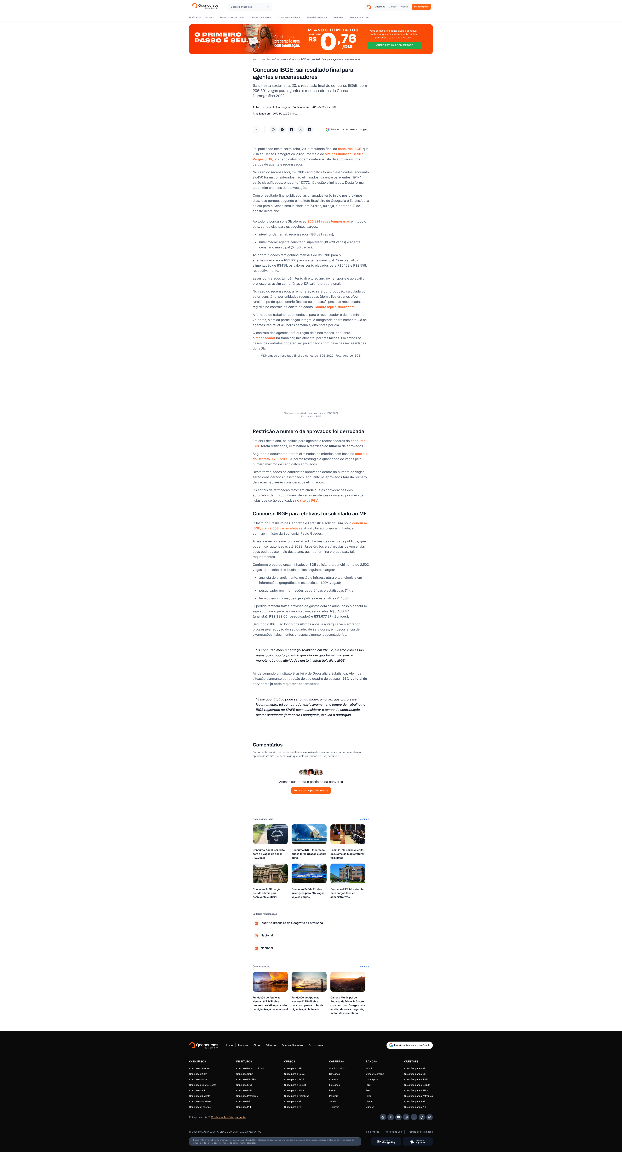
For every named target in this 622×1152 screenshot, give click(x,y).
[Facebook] (383, 1117)
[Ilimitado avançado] (311, 39)
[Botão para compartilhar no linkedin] (309, 129)
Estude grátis (421, 6)
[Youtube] (398, 1117)
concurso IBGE (349, 149)
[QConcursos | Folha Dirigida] (206, 7)
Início (255, 59)
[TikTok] (422, 1117)
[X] (390, 1117)
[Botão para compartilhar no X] (300, 129)
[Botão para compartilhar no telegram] (282, 129)
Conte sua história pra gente (228, 1117)
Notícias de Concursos (274, 59)
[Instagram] (406, 1117)
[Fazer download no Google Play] (386, 1141)
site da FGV (309, 500)
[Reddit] (414, 1117)
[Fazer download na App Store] (418, 1141)
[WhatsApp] (429, 1117)
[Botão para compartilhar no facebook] (291, 129)
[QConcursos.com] (203, 1045)
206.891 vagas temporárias (328, 221)
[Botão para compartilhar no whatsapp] (273, 129)
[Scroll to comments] (256, 129)
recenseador (265, 338)
